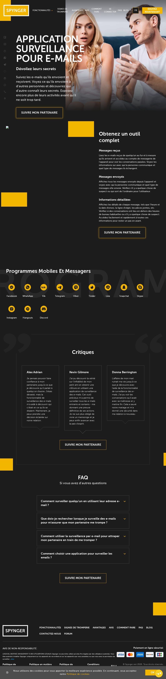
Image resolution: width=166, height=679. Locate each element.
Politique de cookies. (78, 674)
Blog (149, 628)
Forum (68, 634)
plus (12, 659)
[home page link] (16, 10)
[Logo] (15, 630)
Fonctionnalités (50, 628)
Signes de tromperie (76, 628)
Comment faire (126, 628)
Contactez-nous (50, 634)
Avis (111, 628)
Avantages (99, 628)
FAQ (141, 628)
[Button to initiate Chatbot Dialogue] (159, 673)
